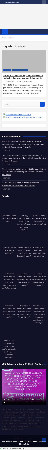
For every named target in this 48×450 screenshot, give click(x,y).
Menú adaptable (44, 2)
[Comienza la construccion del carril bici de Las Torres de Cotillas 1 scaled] (9, 297)
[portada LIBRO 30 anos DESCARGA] (17, 115)
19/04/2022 (9, 81)
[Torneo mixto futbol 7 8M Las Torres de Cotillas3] (9, 207)
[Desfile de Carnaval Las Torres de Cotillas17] (9, 239)
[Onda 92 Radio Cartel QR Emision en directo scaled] (22, 117)
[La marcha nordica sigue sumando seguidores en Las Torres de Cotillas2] (24, 239)
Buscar (42, 104)
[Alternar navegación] (11, 31)
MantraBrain (24, 444)
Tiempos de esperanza (19, 70)
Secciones (7, 70)
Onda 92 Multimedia (24, 81)
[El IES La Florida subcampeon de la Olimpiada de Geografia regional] (39, 207)
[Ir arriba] (44, 440)
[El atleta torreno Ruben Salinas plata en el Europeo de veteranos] (39, 239)
